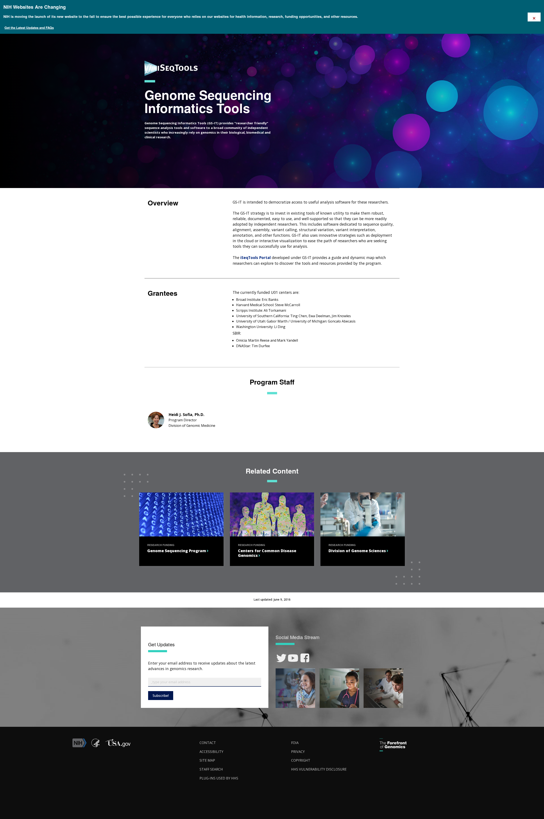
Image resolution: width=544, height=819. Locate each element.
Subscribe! (161, 695)
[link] (281, 658)
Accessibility (211, 751)
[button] (117, 746)
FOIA (295, 742)
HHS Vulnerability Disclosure (319, 769)
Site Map (207, 760)
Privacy (298, 751)
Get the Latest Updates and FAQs (29, 27)
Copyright (300, 760)
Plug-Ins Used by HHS (219, 778)
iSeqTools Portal (255, 257)
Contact (208, 742)
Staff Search (211, 769)
